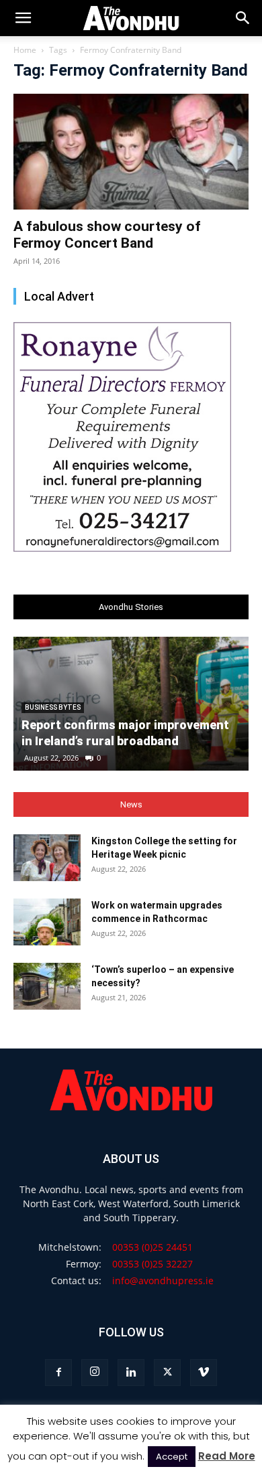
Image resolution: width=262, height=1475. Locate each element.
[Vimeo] (203, 1372)
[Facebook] (58, 1372)
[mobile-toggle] (22, 18)
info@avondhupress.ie (163, 1280)
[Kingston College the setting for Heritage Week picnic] (47, 857)
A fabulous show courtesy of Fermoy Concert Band (107, 234)
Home (24, 50)
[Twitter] (167, 1372)
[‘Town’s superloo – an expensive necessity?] (47, 986)
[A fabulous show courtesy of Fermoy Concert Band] (131, 152)
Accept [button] (171, 1456)
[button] (243, 18)
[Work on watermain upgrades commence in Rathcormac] (47, 922)
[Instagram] (94, 1372)
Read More (226, 1456)
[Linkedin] (131, 1372)
